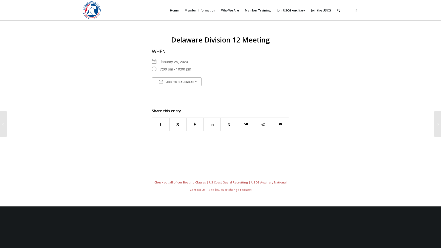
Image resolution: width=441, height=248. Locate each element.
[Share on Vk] (246, 124)
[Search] (338, 10)
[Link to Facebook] (356, 10)
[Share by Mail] (280, 124)
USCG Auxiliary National (269, 182)
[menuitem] (174, 10)
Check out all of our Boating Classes (180, 182)
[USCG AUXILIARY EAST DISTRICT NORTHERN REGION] (92, 10)
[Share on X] (178, 124)
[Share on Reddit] (263, 124)
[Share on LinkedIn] (212, 124)
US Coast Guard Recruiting (228, 182)
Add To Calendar (180, 82)
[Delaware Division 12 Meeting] (3, 124)
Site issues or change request (230, 190)
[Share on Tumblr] (229, 124)
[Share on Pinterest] (195, 124)
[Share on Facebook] (160, 124)
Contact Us (197, 190)
